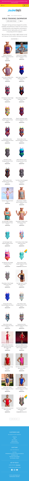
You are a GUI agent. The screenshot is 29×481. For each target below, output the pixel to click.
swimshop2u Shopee (14, 458)
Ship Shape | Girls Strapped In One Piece (21, 304)
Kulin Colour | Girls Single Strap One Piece (22, 242)
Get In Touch (14, 439)
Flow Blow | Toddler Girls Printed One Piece (21, 222)
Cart (26, 5)
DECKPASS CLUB (14, 455)
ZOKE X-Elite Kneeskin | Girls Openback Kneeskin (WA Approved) (7, 346)
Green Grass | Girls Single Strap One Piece (21, 263)
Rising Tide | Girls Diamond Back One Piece (7, 304)
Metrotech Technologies (14, 456)
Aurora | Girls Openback (7, 200)
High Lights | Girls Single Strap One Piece (21, 78)
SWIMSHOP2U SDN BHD (14, 476)
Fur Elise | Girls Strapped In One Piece (22, 181)
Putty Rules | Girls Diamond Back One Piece (7, 139)
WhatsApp (18, 465)
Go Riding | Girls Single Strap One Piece (7, 263)
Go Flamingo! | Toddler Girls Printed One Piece (7, 222)
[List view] (22, 21)
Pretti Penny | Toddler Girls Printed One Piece (21, 56)
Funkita (7, 59)
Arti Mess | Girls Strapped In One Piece (7, 160)
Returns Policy (14, 441)
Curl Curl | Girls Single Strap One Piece (21, 408)
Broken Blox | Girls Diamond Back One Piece (22, 139)
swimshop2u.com (16, 475)
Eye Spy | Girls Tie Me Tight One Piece (22, 284)
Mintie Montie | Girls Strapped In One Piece (21, 160)
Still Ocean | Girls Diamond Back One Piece (7, 388)
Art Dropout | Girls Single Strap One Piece (7, 98)
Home (8, 15)
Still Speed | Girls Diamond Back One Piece (22, 388)
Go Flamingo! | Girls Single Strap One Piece (7, 242)
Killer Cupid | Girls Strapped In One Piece (7, 181)
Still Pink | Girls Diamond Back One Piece (22, 367)
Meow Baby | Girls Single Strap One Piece (21, 98)
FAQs (14, 438)
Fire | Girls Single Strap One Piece (7, 367)
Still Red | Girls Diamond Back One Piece (7, 408)
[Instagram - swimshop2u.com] (14, 470)
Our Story (14, 452)
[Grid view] (20, 21)
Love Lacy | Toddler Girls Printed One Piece (7, 78)
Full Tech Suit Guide (14, 442)
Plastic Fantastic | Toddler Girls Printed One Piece (7, 57)
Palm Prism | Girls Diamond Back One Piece (7, 325)
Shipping (14, 436)
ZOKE (7, 202)
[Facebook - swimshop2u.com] (12, 470)
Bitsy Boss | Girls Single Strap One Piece (7, 284)
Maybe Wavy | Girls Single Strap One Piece (7, 119)
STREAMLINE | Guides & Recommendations (14, 453)
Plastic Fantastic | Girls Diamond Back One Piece (22, 119)
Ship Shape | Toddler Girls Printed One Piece (21, 201)
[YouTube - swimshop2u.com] (17, 470)
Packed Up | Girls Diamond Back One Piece (22, 325)
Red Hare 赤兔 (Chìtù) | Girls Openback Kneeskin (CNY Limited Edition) (22, 346)
